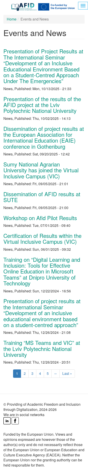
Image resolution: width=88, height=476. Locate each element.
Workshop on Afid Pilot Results (40, 218)
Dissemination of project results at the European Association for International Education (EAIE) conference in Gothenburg (43, 137)
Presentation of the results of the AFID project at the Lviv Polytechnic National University (42, 105)
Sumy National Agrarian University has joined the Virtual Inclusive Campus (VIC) (41, 170)
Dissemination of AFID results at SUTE (41, 197)
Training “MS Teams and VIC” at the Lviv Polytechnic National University (41, 348)
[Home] (44, 6)
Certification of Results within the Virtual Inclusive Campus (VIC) (42, 238)
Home (11, 19)
